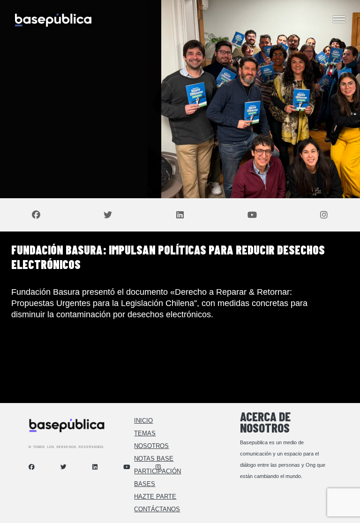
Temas (145, 433)
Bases (144, 483)
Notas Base (153, 458)
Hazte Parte (155, 496)
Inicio (143, 420)
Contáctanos (157, 509)
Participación (157, 471)
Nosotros (151, 445)
